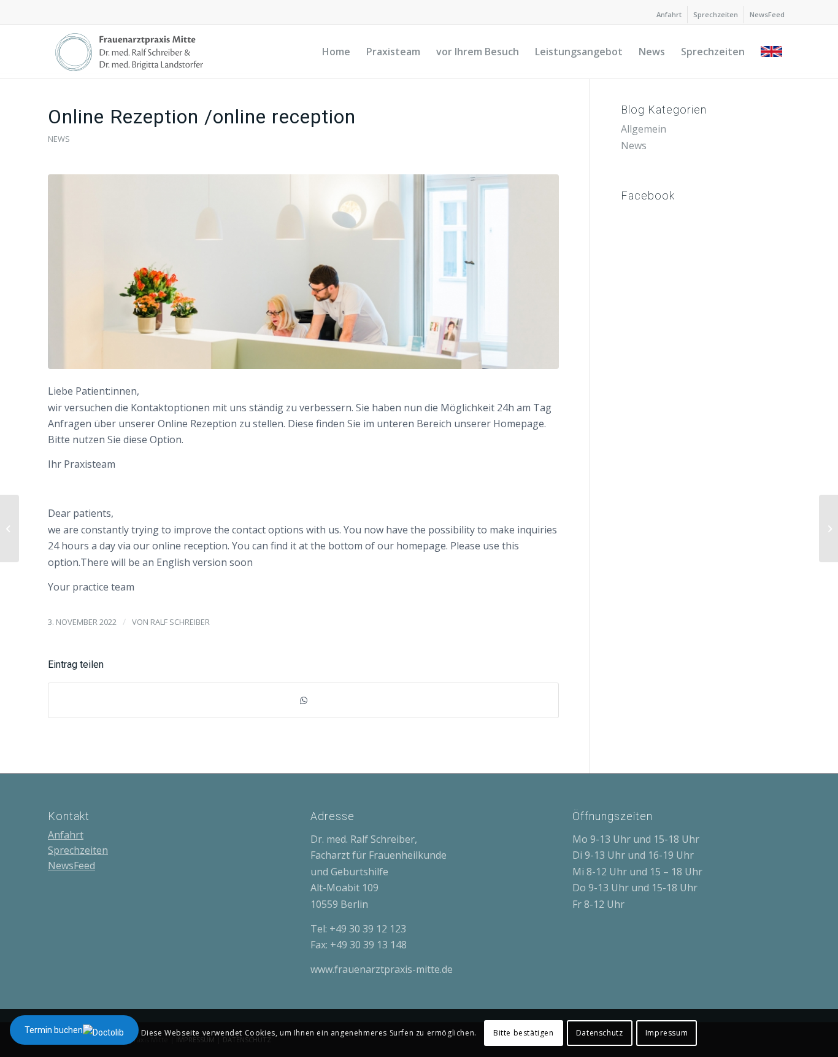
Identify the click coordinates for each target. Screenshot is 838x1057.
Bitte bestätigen (523, 1033)
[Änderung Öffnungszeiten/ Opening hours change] (828, 528)
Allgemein (643, 129)
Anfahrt (669, 14)
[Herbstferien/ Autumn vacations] (9, 528)
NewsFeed (767, 14)
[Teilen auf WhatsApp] (303, 700)
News (59, 138)
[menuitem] (669, 14)
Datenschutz (599, 1033)
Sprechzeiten (715, 14)
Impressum (666, 1033)
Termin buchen (54, 1030)
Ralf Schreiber (180, 621)
